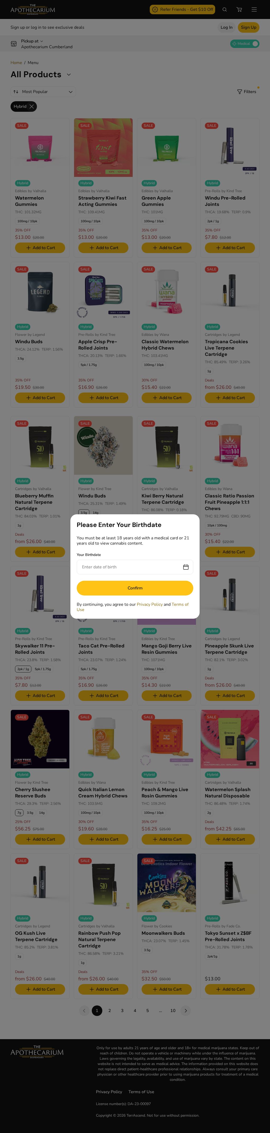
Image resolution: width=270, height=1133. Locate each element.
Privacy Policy (150, 604)
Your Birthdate (89, 554)
